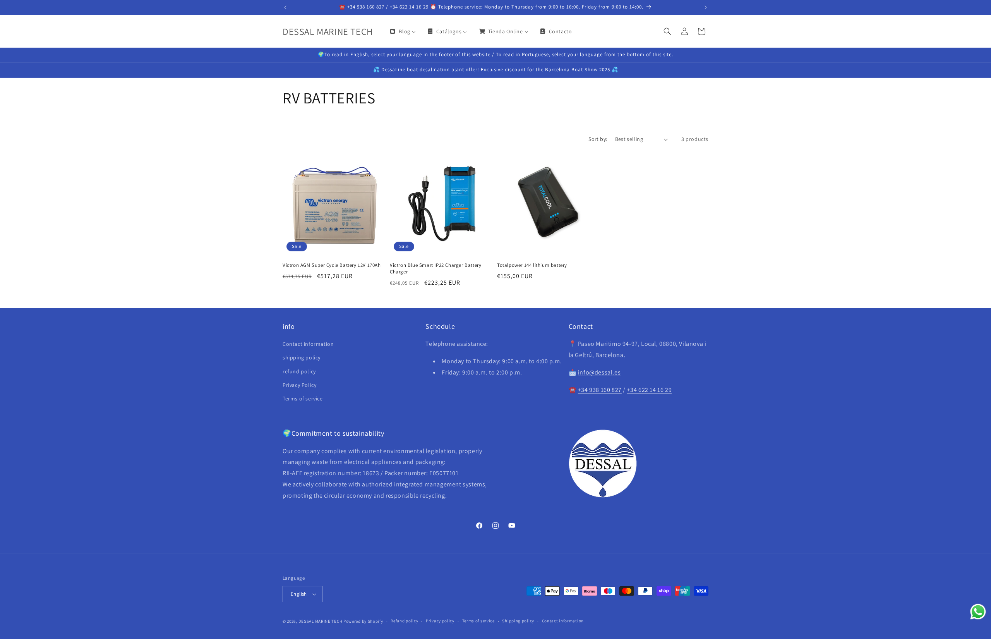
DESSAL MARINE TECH (320, 621)
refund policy (299, 371)
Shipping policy (518, 621)
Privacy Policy (299, 384)
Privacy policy (440, 621)
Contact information (308, 343)
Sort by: (597, 139)
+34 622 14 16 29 (649, 390)
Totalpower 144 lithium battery (532, 265)
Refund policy (404, 621)
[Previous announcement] (285, 7)
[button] (667, 31)
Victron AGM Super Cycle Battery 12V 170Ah (332, 265)
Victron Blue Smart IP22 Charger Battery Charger (435, 268)
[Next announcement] (705, 7)
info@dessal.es (599, 372)
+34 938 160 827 (600, 390)
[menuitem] (402, 31)
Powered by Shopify (363, 621)
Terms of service (303, 398)
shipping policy (302, 357)
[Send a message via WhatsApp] (978, 612)
